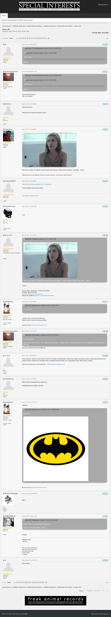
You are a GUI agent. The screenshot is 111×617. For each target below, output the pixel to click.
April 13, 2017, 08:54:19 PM (29, 71)
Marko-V (8, 104)
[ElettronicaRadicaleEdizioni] (4, 256)
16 (29, 38)
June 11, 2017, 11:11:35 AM (29, 402)
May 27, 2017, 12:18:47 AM (29, 355)
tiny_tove (8, 235)
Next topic (105, 33)
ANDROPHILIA (10, 516)
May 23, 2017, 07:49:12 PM (29, 331)
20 (39, 38)
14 (25, 38)
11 (19, 38)
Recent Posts (103, 5)
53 (48, 38)
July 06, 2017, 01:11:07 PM (29, 560)
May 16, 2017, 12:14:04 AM (29, 235)
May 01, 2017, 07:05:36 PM (29, 104)
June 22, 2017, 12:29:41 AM (29, 516)
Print (107, 38)
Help (93, 614)
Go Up (4, 582)
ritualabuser (9, 379)
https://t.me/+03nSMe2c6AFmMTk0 (44, 295)
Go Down (5, 38)
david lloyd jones (11, 71)
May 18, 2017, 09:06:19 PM (29, 301)
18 (35, 38)
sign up (30, 20)
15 (27, 38)
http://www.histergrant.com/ (39, 325)
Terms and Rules (99, 614)
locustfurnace (10, 206)
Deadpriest (9, 301)
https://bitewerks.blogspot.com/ (30, 195)
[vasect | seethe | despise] (4, 226)
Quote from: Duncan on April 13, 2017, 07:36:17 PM (41, 53)
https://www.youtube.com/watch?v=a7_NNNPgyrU (37, 184)
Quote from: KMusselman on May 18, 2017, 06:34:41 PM (41, 305)
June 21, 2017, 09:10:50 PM (29, 493)
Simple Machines (16, 614)
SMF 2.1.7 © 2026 (6, 614)
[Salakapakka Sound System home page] (4, 122)
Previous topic (96, 33)
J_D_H (7, 355)
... (17, 38)
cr (5, 44)
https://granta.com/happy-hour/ (56, 364)
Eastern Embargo (11, 493)
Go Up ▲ (106, 614)
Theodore (8, 129)
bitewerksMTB (10, 181)
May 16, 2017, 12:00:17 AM (29, 206)
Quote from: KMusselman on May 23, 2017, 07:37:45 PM (41, 335)
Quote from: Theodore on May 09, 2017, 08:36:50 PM (40, 239)
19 (37, 38)
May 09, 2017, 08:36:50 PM (29, 129)
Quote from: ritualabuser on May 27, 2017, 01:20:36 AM (41, 520)
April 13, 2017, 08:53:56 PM (29, 44)
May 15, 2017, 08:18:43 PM (29, 181)
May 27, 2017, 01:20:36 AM (29, 378)
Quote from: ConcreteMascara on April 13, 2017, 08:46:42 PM (43, 48)
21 (41, 38)
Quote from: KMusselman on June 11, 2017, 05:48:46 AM (41, 409)
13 (23, 38)
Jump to (81, 590)
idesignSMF (24, 614)
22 (43, 38)
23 (45, 38)
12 (21, 38)
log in (25, 20)
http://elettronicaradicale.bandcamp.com (32, 294)
